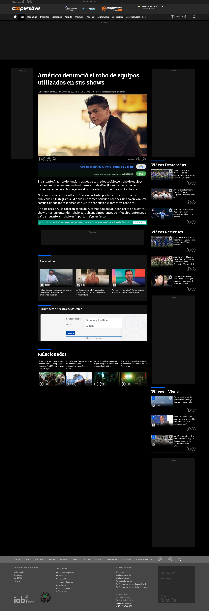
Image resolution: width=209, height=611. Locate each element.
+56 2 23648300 (124, 606)
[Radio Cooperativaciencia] (89, 8)
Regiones (57, 17)
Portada (18, 559)
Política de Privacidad (94, 338)
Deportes (44, 17)
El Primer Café (61, 576)
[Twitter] (27, 2)
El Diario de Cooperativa (65, 573)
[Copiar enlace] (144, 159)
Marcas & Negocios (136, 17)
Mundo (68, 17)
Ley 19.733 (18, 578)
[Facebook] (23, 2)
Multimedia (103, 17)
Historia (17, 581)
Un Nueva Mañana (63, 579)
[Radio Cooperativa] (111, 8)
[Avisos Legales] (172, 19)
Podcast (90, 17)
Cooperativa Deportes (64, 582)
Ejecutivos (18, 575)
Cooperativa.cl (122, 594)
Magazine (32, 17)
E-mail (69, 324)
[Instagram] (30, 2)
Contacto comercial (123, 575)
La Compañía (19, 572)
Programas (117, 17)
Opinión (79, 17)
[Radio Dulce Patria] (70, 8)
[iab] (24, 606)
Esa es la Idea (61, 585)
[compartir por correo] (138, 159)
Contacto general (122, 578)
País (22, 17)
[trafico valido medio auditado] (45, 602)
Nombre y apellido (74, 319)
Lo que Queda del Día (64, 588)
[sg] (184, 19)
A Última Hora (61, 591)
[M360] (178, 19)
